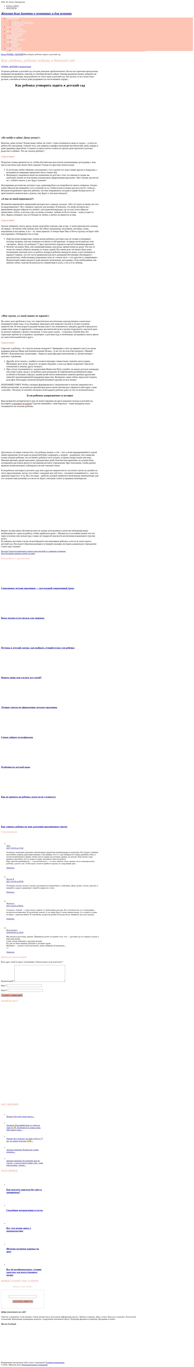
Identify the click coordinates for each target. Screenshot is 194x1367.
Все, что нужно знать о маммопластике (18, 1229)
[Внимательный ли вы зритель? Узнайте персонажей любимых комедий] (8, 1078)
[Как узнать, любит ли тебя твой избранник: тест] (8, 1046)
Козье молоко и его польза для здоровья (22, 618)
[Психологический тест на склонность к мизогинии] (8, 1057)
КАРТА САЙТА (12, 6)
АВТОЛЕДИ (17, 50)
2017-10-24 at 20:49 (14, 881)
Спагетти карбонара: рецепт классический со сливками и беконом (33, 551)
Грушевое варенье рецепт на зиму (18, 553)
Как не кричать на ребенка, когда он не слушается (28, 796)
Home (3, 54)
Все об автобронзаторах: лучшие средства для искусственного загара (23, 1272)
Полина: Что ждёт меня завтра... (20, 1116)
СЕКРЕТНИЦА (18, 25)
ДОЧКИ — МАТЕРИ (20, 21)
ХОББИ (15, 46)
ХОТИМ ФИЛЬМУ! (14, 36)
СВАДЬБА (16, 44)
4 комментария (24, 67)
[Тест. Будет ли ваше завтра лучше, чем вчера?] (8, 1036)
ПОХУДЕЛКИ (17, 33)
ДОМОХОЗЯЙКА (18, 40)
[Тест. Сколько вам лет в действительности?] (8, 1088)
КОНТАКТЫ (11, 8)
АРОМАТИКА (17, 29)
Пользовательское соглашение (35, 1365)
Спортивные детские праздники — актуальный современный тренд (37, 588)
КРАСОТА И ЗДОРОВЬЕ (16, 31)
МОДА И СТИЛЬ (13, 27)
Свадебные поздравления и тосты (24, 1210)
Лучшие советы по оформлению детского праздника (29, 707)
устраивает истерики (21, 403)
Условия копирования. (55, 1362)
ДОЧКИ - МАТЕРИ (15, 54)
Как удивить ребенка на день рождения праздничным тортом (34, 826)
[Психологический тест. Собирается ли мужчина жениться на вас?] (8, 1025)
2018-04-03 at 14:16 (14, 932)
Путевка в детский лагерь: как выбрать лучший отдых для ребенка (37, 647)
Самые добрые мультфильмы (17, 737)
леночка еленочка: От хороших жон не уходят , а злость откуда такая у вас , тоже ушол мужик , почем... (24, 1163)
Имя (3, 986)
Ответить (10, 868)
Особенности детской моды (15, 767)
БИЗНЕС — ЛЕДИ (13, 48)
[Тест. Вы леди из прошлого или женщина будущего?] (8, 1015)
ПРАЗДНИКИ (11, 42)
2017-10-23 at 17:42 (14, 848)
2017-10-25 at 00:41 (14, 906)
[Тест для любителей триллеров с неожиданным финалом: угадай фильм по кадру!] (8, 1067)
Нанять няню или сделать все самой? (21, 677)
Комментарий (8, 981)
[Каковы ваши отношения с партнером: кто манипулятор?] (8, 1099)
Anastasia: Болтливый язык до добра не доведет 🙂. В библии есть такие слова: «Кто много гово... (23, 1127)
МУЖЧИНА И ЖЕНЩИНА (23, 23)
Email (4, 990)
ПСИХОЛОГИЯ (12, 19)
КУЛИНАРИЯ (11, 38)
